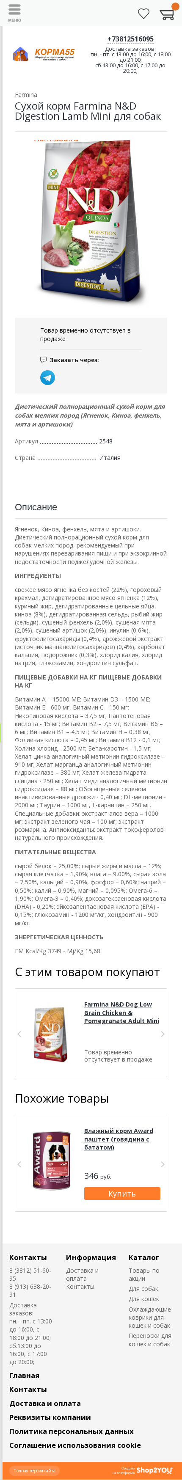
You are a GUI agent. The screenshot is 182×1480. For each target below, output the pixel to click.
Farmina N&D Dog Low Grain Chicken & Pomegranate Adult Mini (121, 1012)
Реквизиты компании (50, 1417)
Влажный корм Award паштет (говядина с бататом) (118, 1139)
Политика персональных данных (71, 1431)
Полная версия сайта (34, 1471)
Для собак (143, 1289)
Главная (24, 1375)
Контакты (28, 1257)
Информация (91, 1257)
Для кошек (144, 1299)
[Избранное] (143, 14)
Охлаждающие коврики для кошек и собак (150, 1317)
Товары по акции (144, 1274)
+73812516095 (131, 39)
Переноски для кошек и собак (150, 1339)
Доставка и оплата (82, 1274)
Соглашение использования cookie (75, 1445)
